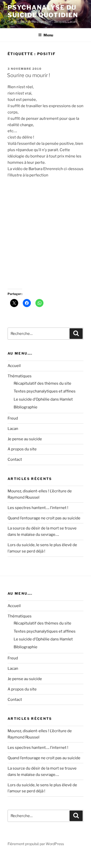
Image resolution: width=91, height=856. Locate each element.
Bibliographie (25, 407)
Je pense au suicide (25, 439)
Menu (48, 35)
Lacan (13, 428)
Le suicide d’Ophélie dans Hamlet (43, 399)
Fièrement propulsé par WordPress (36, 844)
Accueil (14, 365)
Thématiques (20, 376)
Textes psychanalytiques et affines (45, 391)
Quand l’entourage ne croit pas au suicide (44, 518)
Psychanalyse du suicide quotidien (43, 11)
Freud (13, 418)
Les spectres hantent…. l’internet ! (38, 507)
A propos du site (22, 449)
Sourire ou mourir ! (28, 75)
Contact (15, 459)
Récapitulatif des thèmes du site (42, 383)
